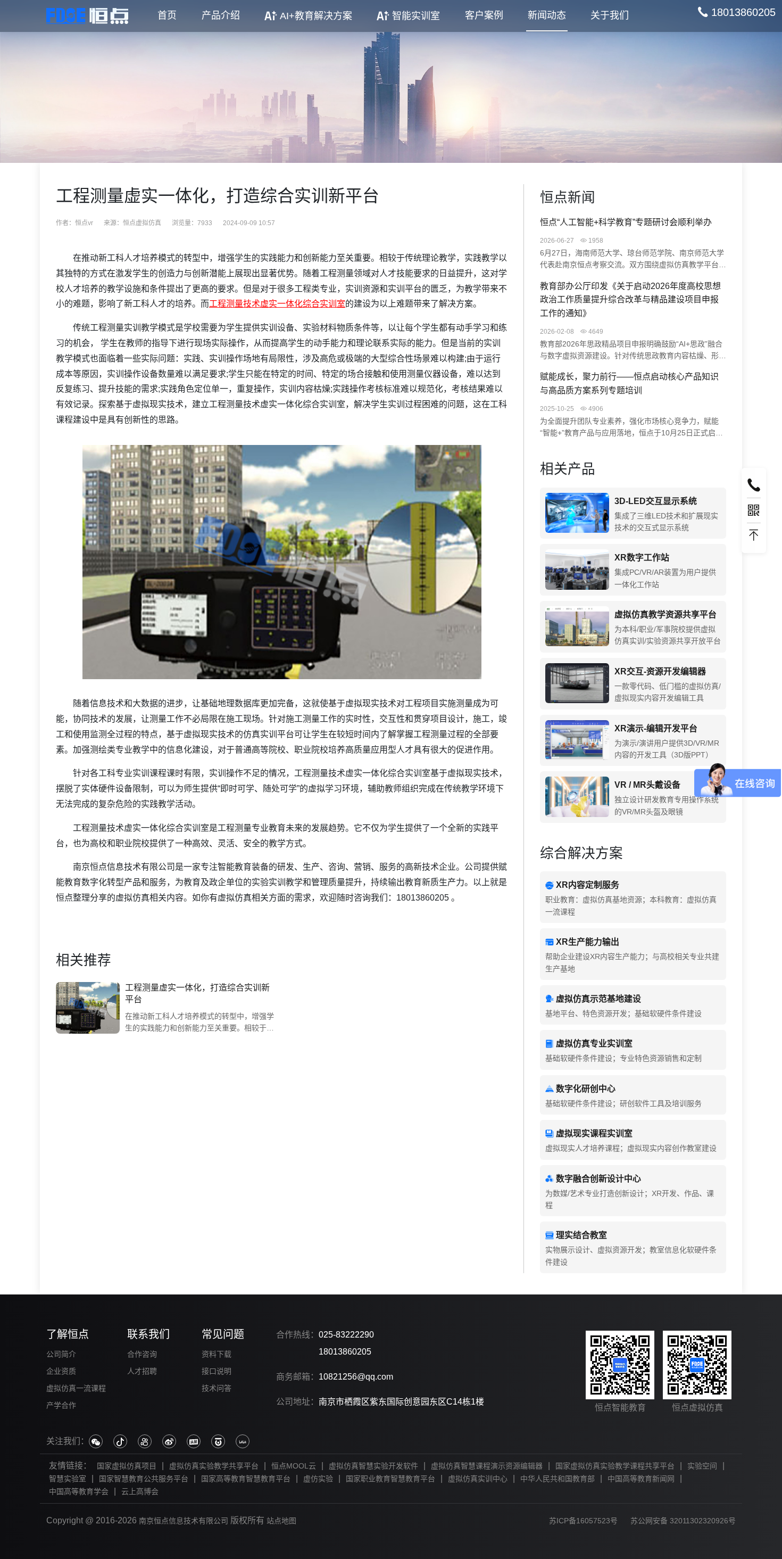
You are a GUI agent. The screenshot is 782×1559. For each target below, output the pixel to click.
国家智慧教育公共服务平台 (143, 1478)
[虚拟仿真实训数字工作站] (577, 569)
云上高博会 (140, 1491)
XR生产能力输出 (587, 941)
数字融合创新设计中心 (598, 1178)
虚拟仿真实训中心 (478, 1478)
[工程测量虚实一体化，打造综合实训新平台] (88, 1008)
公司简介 (61, 1354)
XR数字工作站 (641, 557)
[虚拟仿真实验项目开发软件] (577, 683)
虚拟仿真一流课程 (76, 1388)
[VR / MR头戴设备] (577, 797)
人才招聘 (142, 1371)
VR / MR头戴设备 (647, 784)
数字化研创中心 (585, 1088)
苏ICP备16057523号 (583, 1520)
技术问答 (216, 1388)
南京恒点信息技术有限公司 (183, 1520)
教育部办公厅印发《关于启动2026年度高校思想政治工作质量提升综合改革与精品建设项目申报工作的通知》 (630, 300)
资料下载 (216, 1354)
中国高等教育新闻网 (641, 1478)
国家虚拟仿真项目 (126, 1466)
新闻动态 (547, 15)
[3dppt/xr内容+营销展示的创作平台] (577, 740)
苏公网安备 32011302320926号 (683, 1520)
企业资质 (61, 1371)
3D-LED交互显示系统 (655, 501)
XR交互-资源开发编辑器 (660, 671)
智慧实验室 (67, 1478)
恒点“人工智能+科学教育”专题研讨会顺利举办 (626, 222)
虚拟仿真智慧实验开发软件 (373, 1466)
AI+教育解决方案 (316, 16)
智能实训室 (416, 16)
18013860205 (345, 1351)
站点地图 (281, 1520)
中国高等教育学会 (79, 1491)
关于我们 (609, 15)
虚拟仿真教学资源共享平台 (665, 614)
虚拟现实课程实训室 (594, 1133)
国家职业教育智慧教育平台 (390, 1478)
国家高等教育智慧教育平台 (245, 1478)
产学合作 (61, 1405)
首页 (167, 15)
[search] (736, 12)
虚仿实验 (318, 1478)
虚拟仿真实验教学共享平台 (214, 1466)
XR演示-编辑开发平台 (655, 728)
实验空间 (702, 1466)
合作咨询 (142, 1354)
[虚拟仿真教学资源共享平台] (577, 626)
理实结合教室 (581, 1235)
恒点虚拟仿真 (142, 223)
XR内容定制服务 (587, 884)
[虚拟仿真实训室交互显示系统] (577, 513)
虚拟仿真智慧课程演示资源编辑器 (487, 1466)
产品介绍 (221, 15)
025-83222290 (346, 1334)
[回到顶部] (754, 535)
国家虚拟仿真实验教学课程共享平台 (615, 1466)
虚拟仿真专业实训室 (594, 1043)
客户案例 (484, 15)
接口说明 (216, 1371)
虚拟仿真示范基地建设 (598, 998)
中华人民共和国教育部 (557, 1478)
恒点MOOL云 (293, 1466)
